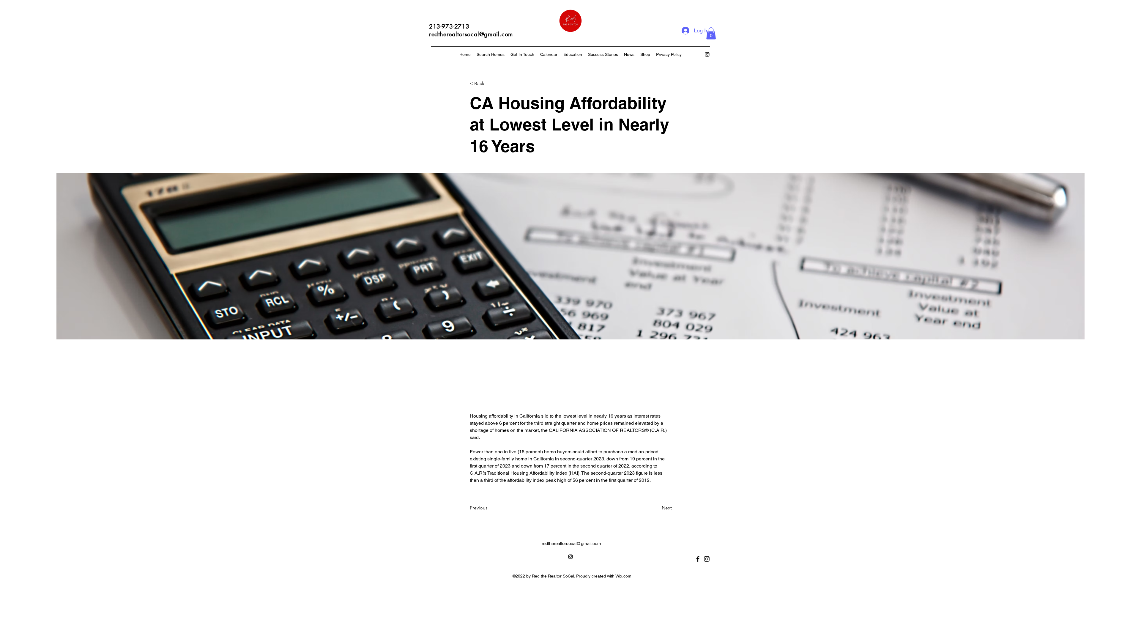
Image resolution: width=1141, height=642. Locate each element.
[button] (711, 33)
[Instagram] (706, 559)
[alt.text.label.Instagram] (707, 54)
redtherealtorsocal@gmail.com (571, 543)
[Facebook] (698, 559)
